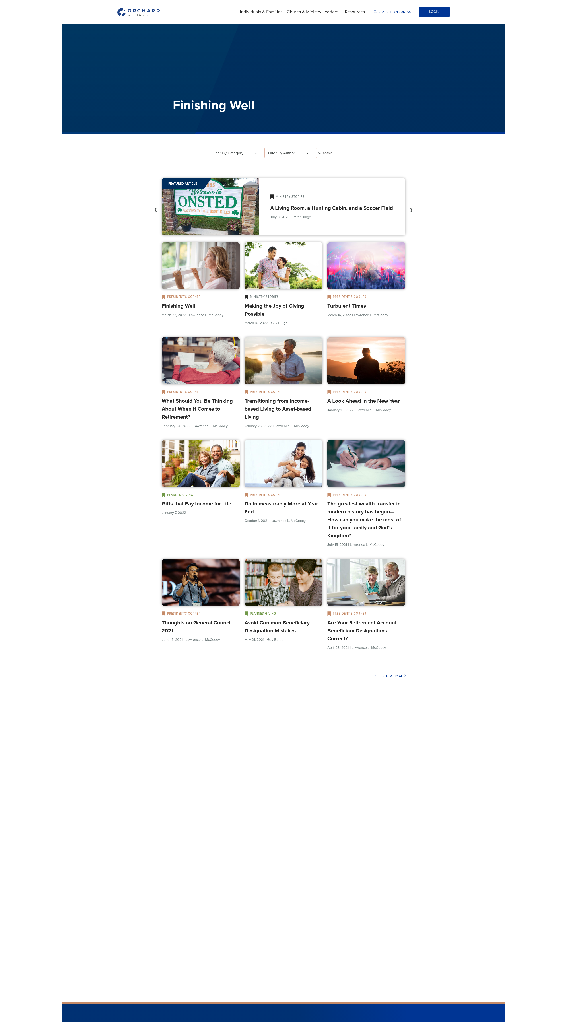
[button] (155, 206)
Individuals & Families (261, 11)
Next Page (394, 676)
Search (384, 12)
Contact (405, 12)
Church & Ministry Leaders (312, 11)
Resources (355, 11)
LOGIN (434, 11)
